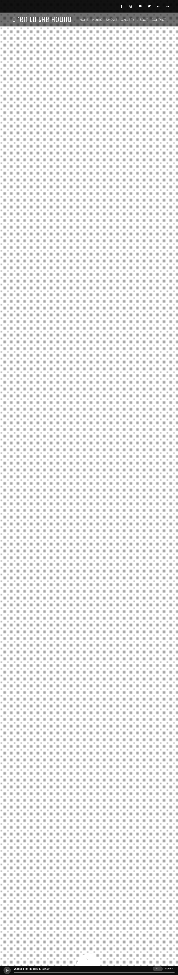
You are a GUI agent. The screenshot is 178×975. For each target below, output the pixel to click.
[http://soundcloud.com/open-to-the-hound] (167, 6)
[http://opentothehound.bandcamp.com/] (158, 6)
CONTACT (159, 19)
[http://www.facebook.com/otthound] (121, 6)
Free (157, 968)
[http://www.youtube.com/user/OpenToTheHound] (140, 6)
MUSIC (97, 19)
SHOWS (112, 19)
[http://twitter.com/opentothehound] (149, 6)
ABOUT (142, 19)
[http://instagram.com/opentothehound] (131, 6)
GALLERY (127, 19)
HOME (84, 19)
